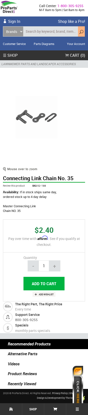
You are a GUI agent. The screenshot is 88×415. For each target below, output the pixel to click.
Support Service (27, 314)
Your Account (76, 44)
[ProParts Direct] (17, 8)
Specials (21, 325)
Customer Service (14, 44)
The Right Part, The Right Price (38, 304)
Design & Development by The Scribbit (58, 398)
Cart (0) (77, 55)
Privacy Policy (60, 393)
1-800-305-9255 (70, 5)
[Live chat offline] (78, 388)
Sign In (14, 21)
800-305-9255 (26, 319)
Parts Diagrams (44, 44)
